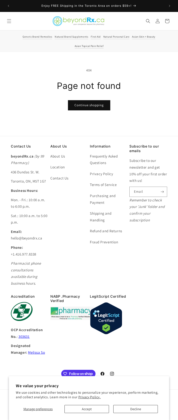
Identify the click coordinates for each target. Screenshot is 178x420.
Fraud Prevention (104, 242)
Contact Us (59, 178)
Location (57, 167)
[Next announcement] (169, 6)
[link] (72, 319)
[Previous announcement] (8, 6)
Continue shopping (89, 105)
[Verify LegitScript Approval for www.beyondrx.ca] (106, 333)
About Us (57, 156)
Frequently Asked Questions (104, 159)
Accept (87, 409)
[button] (9, 21)
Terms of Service (103, 184)
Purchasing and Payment (102, 199)
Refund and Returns (106, 231)
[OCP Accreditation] (22, 323)
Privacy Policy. (89, 397)
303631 (24, 336)
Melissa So (36, 352)
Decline (135, 409)
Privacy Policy (101, 173)
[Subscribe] (162, 192)
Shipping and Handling (100, 216)
